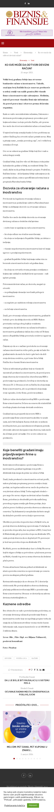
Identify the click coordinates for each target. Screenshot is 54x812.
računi (35, 658)
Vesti (16, 52)
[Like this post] (32, 669)
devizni (8, 658)
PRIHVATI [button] (33, 805)
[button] (5, 734)
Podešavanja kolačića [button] (14, 805)
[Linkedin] (29, 3)
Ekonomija (28, 52)
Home (5, 52)
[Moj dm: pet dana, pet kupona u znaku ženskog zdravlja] (27, 727)
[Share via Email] (43, 669)
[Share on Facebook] (34, 669)
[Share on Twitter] (37, 669)
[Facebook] (25, 3)
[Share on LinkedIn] (40, 669)
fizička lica (21, 658)
